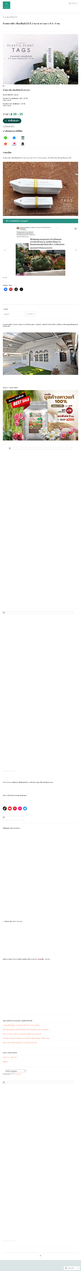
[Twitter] (25, 808)
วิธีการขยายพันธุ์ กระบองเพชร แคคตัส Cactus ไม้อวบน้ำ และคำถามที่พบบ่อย (26, 1029)
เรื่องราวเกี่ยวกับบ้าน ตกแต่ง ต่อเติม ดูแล (15, 795)
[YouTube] (10, 808)
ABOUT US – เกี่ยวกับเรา (10, 1057)
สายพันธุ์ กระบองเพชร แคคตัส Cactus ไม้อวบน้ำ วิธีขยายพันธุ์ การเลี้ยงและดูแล (26, 1038)
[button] (76, 58)
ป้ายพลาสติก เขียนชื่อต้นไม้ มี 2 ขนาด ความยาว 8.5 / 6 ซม (31, 23)
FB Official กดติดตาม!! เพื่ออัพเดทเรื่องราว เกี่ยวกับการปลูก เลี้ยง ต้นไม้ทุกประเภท (28, 782)
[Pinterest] (15, 808)
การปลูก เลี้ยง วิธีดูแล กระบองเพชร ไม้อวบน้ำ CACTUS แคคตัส (21, 1025)
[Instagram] (20, 808)
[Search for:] (14, 314)
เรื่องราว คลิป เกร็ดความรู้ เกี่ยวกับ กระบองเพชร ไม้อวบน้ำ (20, 1043)
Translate (18, 1074)
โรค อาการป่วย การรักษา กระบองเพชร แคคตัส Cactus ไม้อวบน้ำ (22, 1034)
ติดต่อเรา (5, 1062)
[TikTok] (5, 808)
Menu (74, 3)
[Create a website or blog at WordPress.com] (40, 1256)
